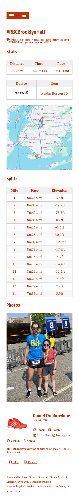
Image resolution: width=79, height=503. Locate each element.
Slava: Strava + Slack (32, 477)
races (48, 39)
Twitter (56, 430)
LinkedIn (43, 435)
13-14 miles (24, 39)
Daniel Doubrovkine (51, 415)
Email (41, 430)
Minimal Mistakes (49, 486)
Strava (31, 441)
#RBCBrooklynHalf (26, 32)
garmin (29, 42)
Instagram (62, 435)
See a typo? (13, 452)
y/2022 (47, 42)
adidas (38, 42)
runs (13, 39)
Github (15, 441)
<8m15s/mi (38, 39)
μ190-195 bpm (61, 39)
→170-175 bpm (15, 42)
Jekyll (22, 486)
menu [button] (21, 15)
